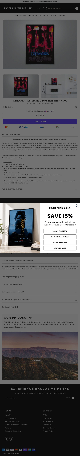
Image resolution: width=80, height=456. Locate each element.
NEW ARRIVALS (60, 248)
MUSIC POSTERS (60, 242)
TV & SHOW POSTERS (60, 236)
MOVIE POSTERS (60, 231)
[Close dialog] (77, 205)
